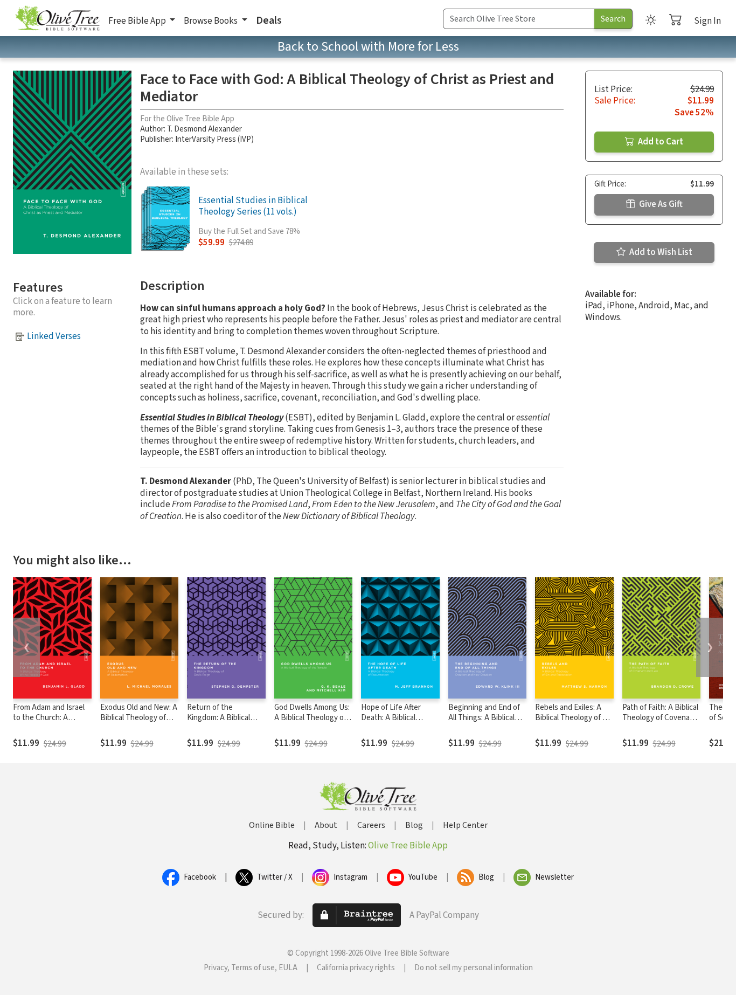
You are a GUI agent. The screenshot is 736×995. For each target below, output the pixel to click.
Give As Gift (660, 204)
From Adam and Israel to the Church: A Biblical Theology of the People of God (49, 723)
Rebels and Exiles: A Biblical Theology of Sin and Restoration (574, 718)
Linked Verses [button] (54, 336)
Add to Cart (659, 141)
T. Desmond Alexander (204, 129)
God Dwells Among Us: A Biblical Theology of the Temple (312, 718)
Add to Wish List (660, 252)
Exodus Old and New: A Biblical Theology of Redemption (138, 718)
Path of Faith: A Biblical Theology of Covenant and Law (660, 718)
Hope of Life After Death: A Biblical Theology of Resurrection (391, 723)
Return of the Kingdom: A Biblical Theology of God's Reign (218, 723)
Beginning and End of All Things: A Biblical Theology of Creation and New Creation (484, 723)
